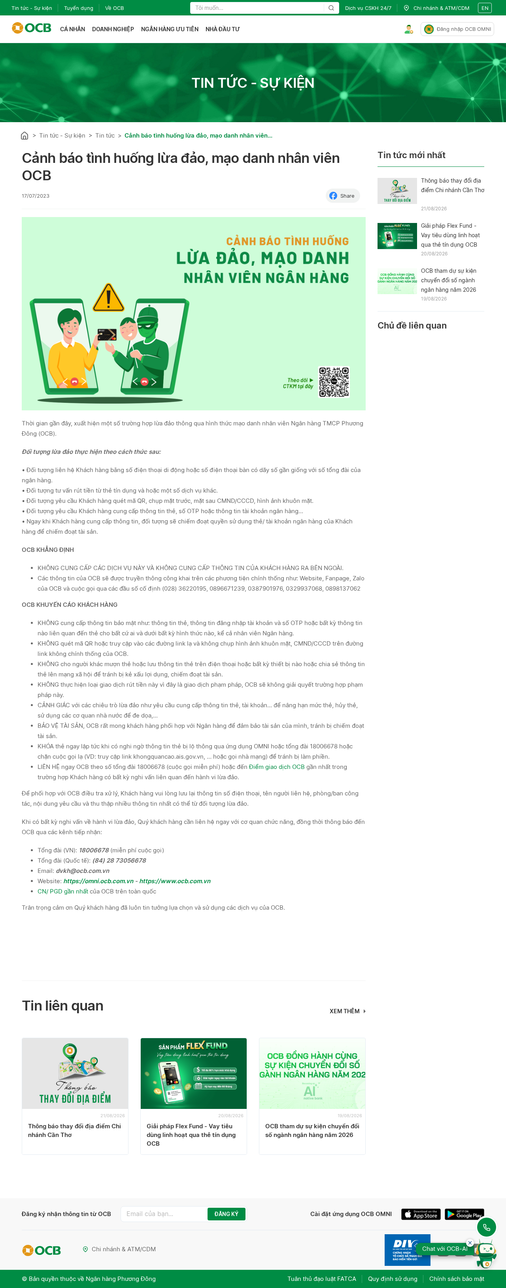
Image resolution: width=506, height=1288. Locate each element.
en (485, 8)
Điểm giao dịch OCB (277, 767)
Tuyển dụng (78, 8)
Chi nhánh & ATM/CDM (124, 1249)
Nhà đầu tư (223, 29)
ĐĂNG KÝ (226, 1214)
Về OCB (114, 8)
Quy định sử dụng (392, 1278)
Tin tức (105, 135)
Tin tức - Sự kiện (31, 8)
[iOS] (423, 1215)
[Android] (464, 1215)
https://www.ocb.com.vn (174, 881)
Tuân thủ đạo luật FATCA (321, 1278)
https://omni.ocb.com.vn (99, 881)
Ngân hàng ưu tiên (169, 29)
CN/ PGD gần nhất (63, 891)
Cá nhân (72, 29)
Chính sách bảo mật (456, 1278)
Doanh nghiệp (113, 29)
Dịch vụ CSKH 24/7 (368, 8)
